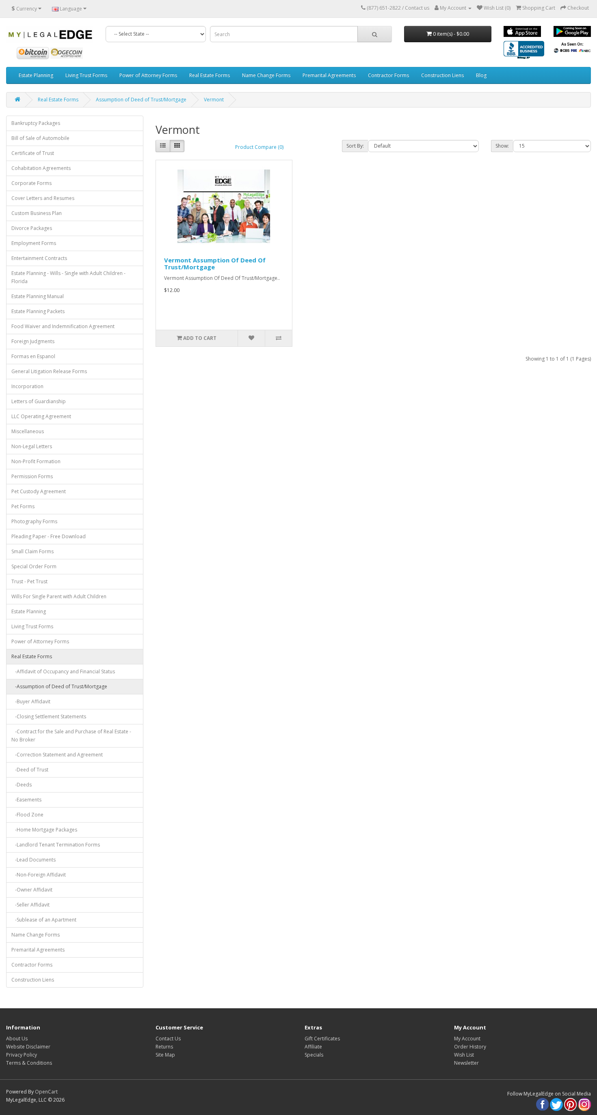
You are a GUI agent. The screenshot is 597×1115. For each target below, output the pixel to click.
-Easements (26, 799)
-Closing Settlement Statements (48, 716)
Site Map (165, 1054)
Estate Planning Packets (38, 311)
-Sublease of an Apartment (43, 919)
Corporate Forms (31, 183)
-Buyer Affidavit (30, 701)
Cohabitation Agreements (41, 168)
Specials (314, 1054)
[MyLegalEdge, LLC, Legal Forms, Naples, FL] (524, 50)
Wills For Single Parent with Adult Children (58, 596)
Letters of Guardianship (38, 401)
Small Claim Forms (32, 551)
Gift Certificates (322, 1038)
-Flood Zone (27, 814)
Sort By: (355, 145)
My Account (467, 1038)
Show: (502, 145)
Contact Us (168, 1038)
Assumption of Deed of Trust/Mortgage (141, 99)
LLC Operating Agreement (41, 416)
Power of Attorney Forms (148, 75)
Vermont (214, 99)
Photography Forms (34, 521)
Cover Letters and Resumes (42, 198)
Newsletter (466, 1062)
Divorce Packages (31, 228)
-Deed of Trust (29, 769)
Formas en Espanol (33, 356)
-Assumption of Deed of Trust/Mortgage (59, 686)
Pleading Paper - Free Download (48, 536)
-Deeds (21, 784)
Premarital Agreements (329, 75)
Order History (470, 1046)
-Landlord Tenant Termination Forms (55, 844)
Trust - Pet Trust (29, 581)
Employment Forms (33, 243)
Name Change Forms (266, 75)
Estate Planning (36, 75)
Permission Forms (32, 476)
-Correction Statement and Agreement (57, 754)
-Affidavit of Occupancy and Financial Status (63, 671)
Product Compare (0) (259, 147)
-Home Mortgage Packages (44, 829)
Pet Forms (23, 506)
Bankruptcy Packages (35, 123)
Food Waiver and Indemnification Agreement (63, 326)
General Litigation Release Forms (49, 371)
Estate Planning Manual (37, 296)
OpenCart (46, 1091)
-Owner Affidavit (31, 889)
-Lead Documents (33, 859)
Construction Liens (442, 75)
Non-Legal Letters (31, 446)
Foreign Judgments (32, 341)
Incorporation (27, 386)
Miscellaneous (27, 431)
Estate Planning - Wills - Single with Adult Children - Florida (68, 277)
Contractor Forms (388, 75)
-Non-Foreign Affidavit (38, 874)
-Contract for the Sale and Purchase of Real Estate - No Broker (71, 735)
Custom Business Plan (36, 213)
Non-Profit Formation (36, 461)
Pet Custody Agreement (38, 491)
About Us (17, 1038)
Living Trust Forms (86, 75)
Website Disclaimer (28, 1046)
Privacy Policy (21, 1054)
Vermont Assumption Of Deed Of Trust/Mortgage (215, 263)
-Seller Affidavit (30, 904)
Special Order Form (33, 566)
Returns (164, 1046)
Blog (481, 75)
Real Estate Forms (209, 75)
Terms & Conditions (29, 1062)
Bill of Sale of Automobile (40, 138)
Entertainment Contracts (39, 258)
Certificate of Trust (32, 153)
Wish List (464, 1054)
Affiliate (313, 1046)
